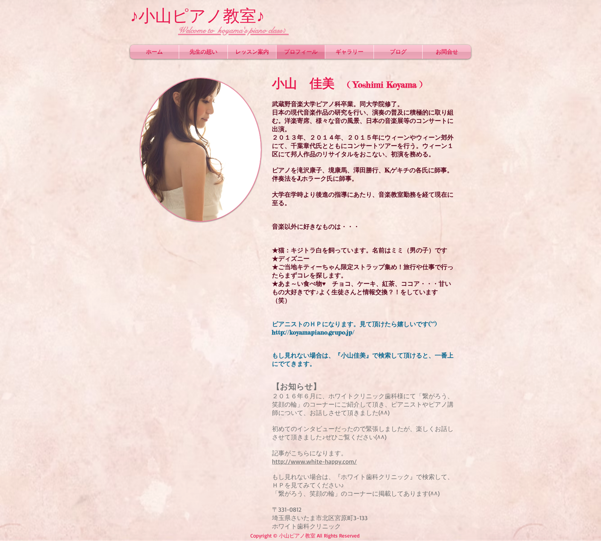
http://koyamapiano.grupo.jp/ (313, 332)
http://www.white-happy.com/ (314, 461)
